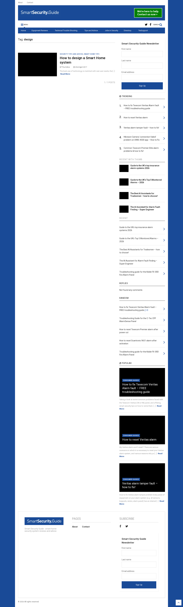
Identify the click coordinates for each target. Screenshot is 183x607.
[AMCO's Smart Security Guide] (39, 15)
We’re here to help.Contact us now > (148, 13)
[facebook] (150, 24)
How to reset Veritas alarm (139, 439)
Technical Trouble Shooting (66, 30)
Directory (127, 30)
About (20, 3)
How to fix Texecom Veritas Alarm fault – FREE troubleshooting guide (140, 388)
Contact (30, 3)
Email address (128, 72)
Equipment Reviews (40, 30)
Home (23, 30)
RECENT (123, 218)
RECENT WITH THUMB (130, 159)
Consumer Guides (131, 380)
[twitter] (146, 24)
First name (126, 49)
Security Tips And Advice (71, 54)
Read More (65, 74)
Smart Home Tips (92, 54)
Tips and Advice (91, 30)
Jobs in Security (111, 30)
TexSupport (143, 30)
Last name (126, 60)
